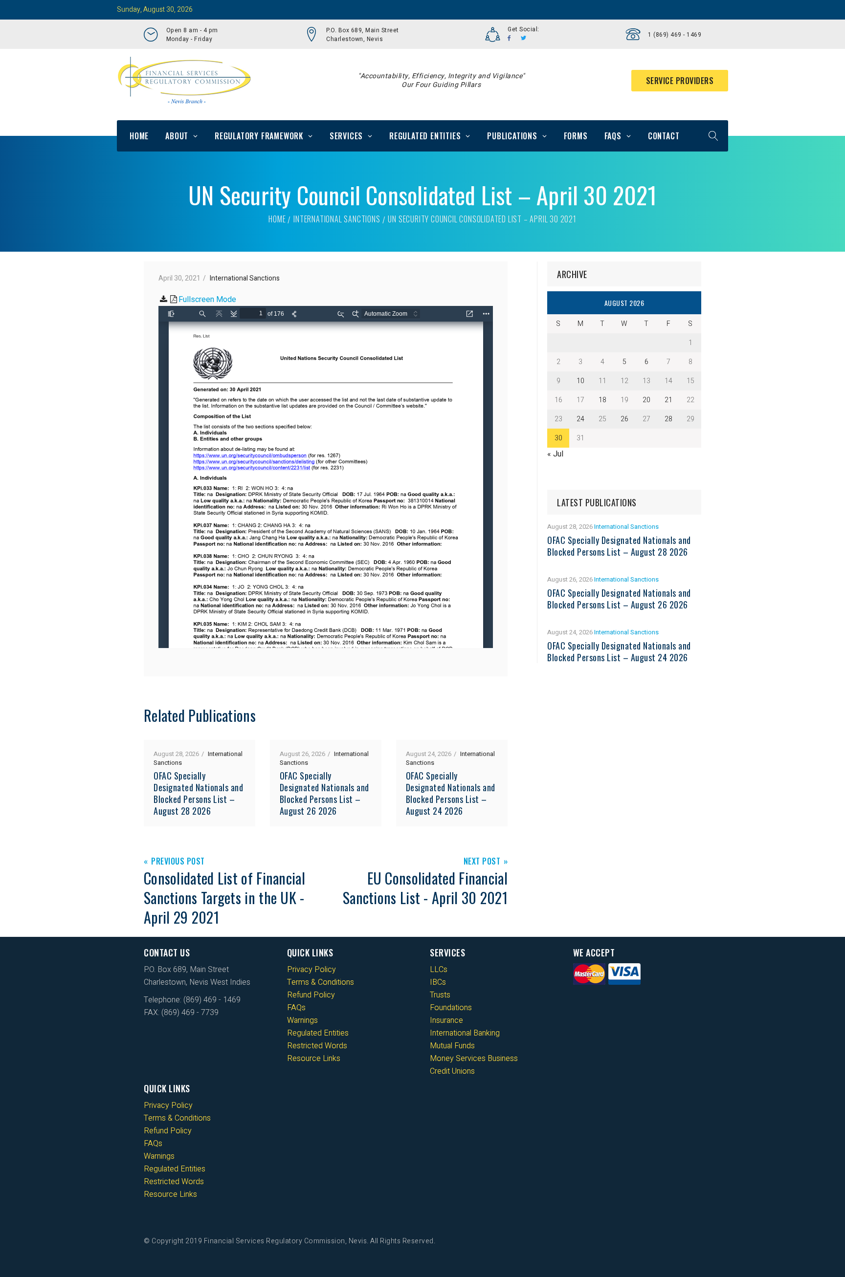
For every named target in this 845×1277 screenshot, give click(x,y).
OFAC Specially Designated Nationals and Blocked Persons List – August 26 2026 (324, 793)
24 (580, 419)
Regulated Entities (425, 136)
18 (602, 400)
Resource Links (313, 1058)
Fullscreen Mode (207, 299)
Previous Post (178, 861)
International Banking (465, 1033)
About (176, 136)
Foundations (451, 1008)
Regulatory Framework (259, 136)
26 (624, 419)
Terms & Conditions (320, 982)
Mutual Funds (452, 1046)
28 (668, 419)
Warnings (302, 1020)
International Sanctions (336, 219)
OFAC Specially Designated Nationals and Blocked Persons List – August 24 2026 (450, 793)
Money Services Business (474, 1058)
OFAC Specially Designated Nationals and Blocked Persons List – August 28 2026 (198, 793)
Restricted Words (317, 1046)
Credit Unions (452, 1071)
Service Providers (680, 81)
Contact (664, 136)
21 (668, 400)
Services (346, 136)
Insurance (446, 1020)
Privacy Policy (311, 969)
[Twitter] (524, 38)
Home (139, 136)
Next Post (482, 861)
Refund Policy (311, 995)
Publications (512, 136)
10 (580, 381)
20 (646, 400)
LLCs (438, 969)
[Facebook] (509, 38)
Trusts (440, 995)
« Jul (555, 454)
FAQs (613, 136)
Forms (576, 136)
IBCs (438, 982)
